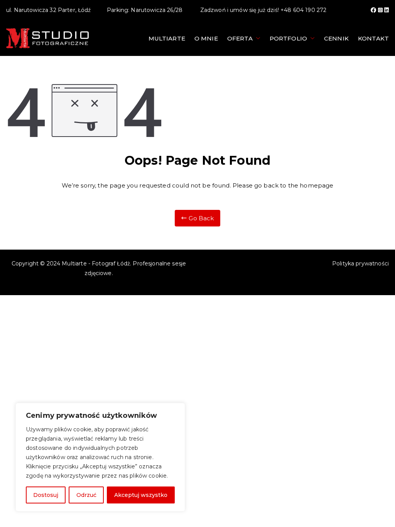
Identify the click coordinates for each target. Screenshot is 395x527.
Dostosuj (45, 495)
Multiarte (167, 38)
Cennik (336, 38)
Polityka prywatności (360, 263)
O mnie (206, 38)
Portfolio (288, 38)
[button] (256, 38)
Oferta (240, 38)
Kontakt (373, 38)
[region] (100, 457)
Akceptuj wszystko (140, 495)
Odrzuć (86, 495)
